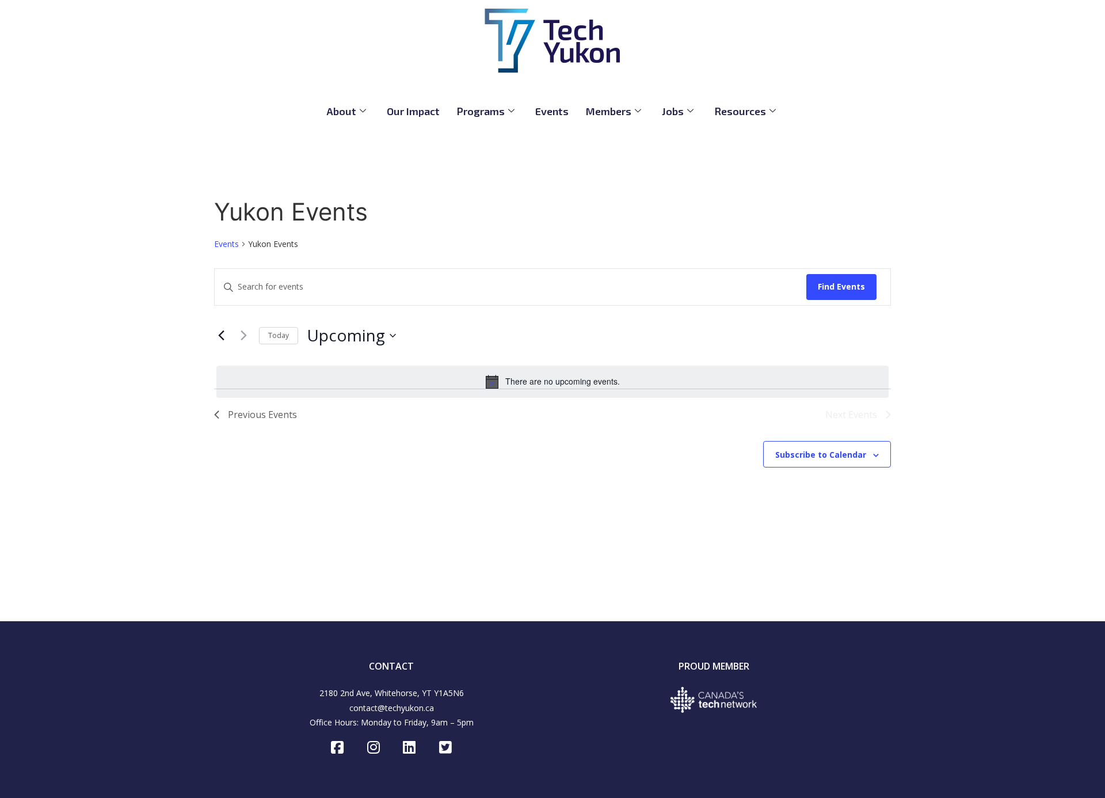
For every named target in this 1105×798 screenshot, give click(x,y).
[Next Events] (243, 336)
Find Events (841, 286)
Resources (740, 111)
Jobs (673, 111)
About (341, 111)
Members (608, 111)
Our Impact (413, 111)
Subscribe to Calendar (820, 454)
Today (278, 335)
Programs (481, 111)
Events (552, 111)
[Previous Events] (221, 336)
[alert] (552, 382)
